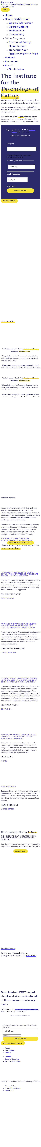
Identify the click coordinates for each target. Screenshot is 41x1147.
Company (10, 143)
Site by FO (9, 1091)
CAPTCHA (11, 186)
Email (13, 174)
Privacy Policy (10, 1086)
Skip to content (7, 2)
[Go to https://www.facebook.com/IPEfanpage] (20, 1070)
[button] (9, 201)
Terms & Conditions (12, 1088)
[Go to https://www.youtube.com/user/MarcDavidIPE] (20, 1075)
